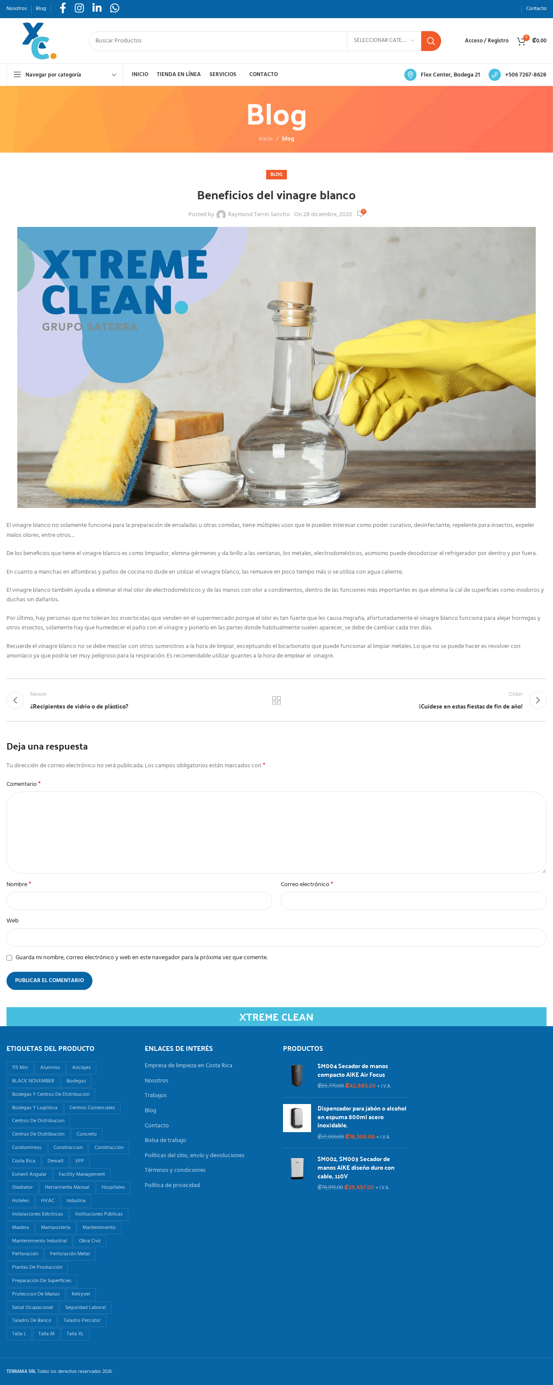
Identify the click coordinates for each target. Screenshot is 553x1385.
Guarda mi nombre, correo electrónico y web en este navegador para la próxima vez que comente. (141, 958)
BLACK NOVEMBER (33, 1081)
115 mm (20, 1067)
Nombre (19, 885)
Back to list (276, 700)
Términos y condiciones (175, 1170)
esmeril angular (29, 1174)
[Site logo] (38, 41)
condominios (26, 1147)
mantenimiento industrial (39, 1241)
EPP (80, 1161)
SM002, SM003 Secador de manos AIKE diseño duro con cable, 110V (356, 1167)
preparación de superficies (41, 1280)
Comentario (23, 784)
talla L (19, 1334)
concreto (86, 1134)
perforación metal (70, 1254)
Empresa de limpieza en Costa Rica (188, 1066)
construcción (109, 1147)
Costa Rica (23, 1161)
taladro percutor (82, 1320)
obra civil (90, 1241)
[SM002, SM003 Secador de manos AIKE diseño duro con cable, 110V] (297, 1173)
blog (288, 139)
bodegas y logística (34, 1108)
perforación (25, 1254)
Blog (150, 1111)
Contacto (157, 1126)
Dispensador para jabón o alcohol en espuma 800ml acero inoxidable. (362, 1117)
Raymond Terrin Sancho (259, 215)
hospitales (113, 1187)
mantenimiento (99, 1227)
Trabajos (156, 1095)
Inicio (266, 139)
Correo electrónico (307, 885)
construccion (68, 1147)
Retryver (81, 1294)
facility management (82, 1174)
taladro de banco (31, 1320)
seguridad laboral (85, 1307)
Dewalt (56, 1161)
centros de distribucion (38, 1121)
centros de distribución (38, 1134)
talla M (46, 1334)
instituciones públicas (99, 1214)
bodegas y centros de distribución (50, 1094)
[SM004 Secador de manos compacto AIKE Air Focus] (297, 1076)
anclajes (81, 1067)
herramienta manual (67, 1187)
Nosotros (156, 1081)
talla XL (75, 1334)
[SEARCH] (431, 41)
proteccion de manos (36, 1294)
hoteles (20, 1201)
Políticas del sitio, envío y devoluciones (195, 1156)
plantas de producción (37, 1267)
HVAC (47, 1201)
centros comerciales (92, 1108)
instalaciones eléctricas (37, 1214)
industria (76, 1201)
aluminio (50, 1067)
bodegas (76, 1081)
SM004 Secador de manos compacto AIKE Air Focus (353, 1070)
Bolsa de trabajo (165, 1140)
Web (12, 921)
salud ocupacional (32, 1307)
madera (20, 1227)
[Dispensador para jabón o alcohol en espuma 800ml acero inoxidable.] (297, 1122)
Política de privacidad (172, 1185)
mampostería (55, 1227)
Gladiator (22, 1187)
